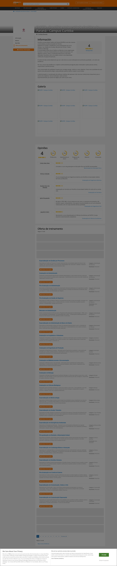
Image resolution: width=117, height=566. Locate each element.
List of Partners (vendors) (57, 558)
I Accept (103, 555)
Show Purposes (104, 560)
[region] (58, 557)
